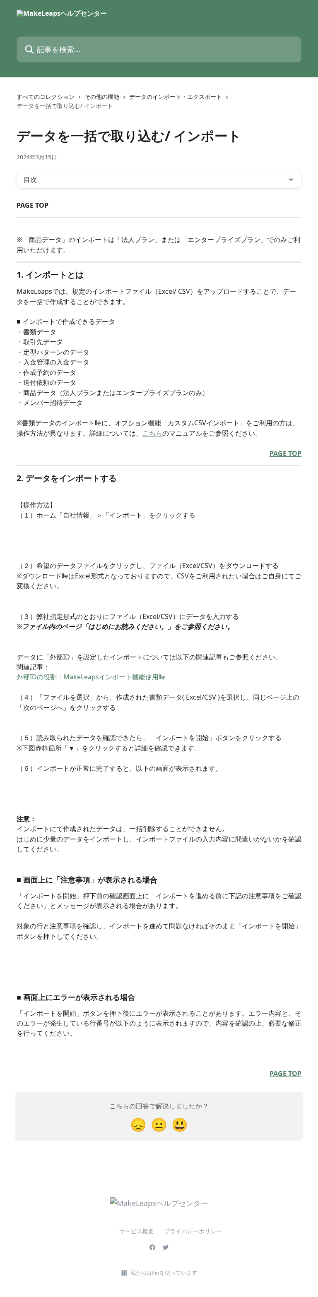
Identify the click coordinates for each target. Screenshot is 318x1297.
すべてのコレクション (46, 97)
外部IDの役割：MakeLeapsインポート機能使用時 (91, 676)
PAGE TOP (285, 453)
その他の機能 (101, 97)
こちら (152, 433)
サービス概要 (125, 1231)
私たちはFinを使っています (163, 1272)
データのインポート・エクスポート (175, 97)
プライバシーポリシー (193, 1231)
